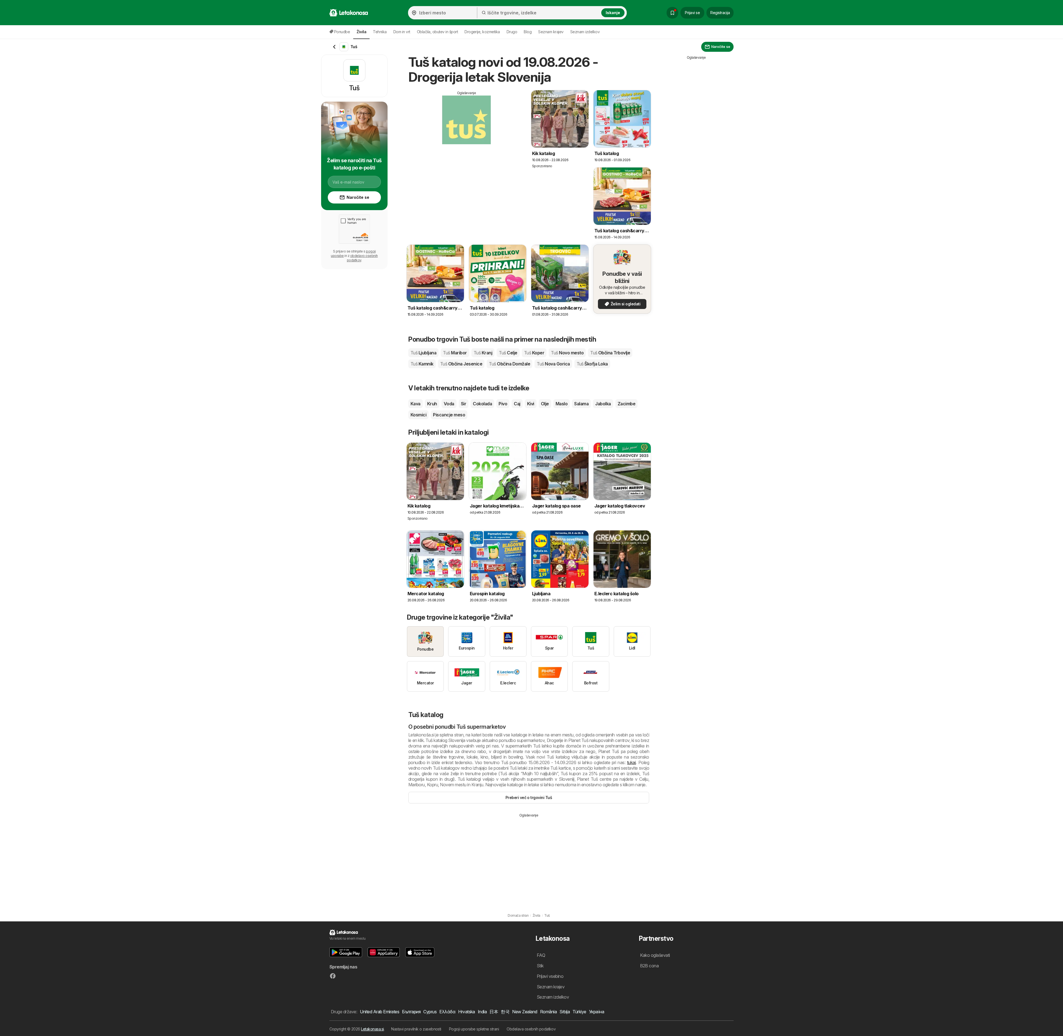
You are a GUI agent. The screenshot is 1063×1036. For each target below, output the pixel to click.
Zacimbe (626, 403)
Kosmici (418, 415)
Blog (528, 31)
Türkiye (579, 1011)
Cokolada (482, 403)
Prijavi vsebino (550, 976)
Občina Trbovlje (610, 352)
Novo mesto (567, 352)
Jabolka (603, 403)
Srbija (564, 1011)
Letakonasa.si (372, 1029)
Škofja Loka (592, 364)
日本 (493, 1011)
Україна (596, 1011)
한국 (505, 1011)
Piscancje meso (449, 415)
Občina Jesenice (461, 364)
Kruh (432, 403)
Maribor (455, 352)
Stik (540, 965)
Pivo (503, 403)
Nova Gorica (553, 364)
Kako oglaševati (655, 955)
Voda (449, 403)
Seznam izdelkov (585, 31)
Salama (581, 403)
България (411, 1011)
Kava (415, 403)
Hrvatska (466, 1011)
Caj (517, 403)
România (548, 1011)
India (482, 1011)
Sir (463, 403)
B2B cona (649, 965)
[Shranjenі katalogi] (672, 13)
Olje (545, 403)
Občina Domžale (509, 364)
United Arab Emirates (379, 1011)
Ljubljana (423, 352)
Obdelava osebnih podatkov (531, 1029)
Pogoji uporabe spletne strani (474, 1029)
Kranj (483, 352)
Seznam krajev (550, 31)
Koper (534, 352)
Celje (508, 352)
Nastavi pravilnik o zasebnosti (416, 1029)
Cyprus (430, 1011)
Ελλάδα (447, 1011)
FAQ (541, 955)
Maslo (561, 403)
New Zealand (524, 1011)
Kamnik (422, 364)
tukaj (631, 762)
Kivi (530, 403)
